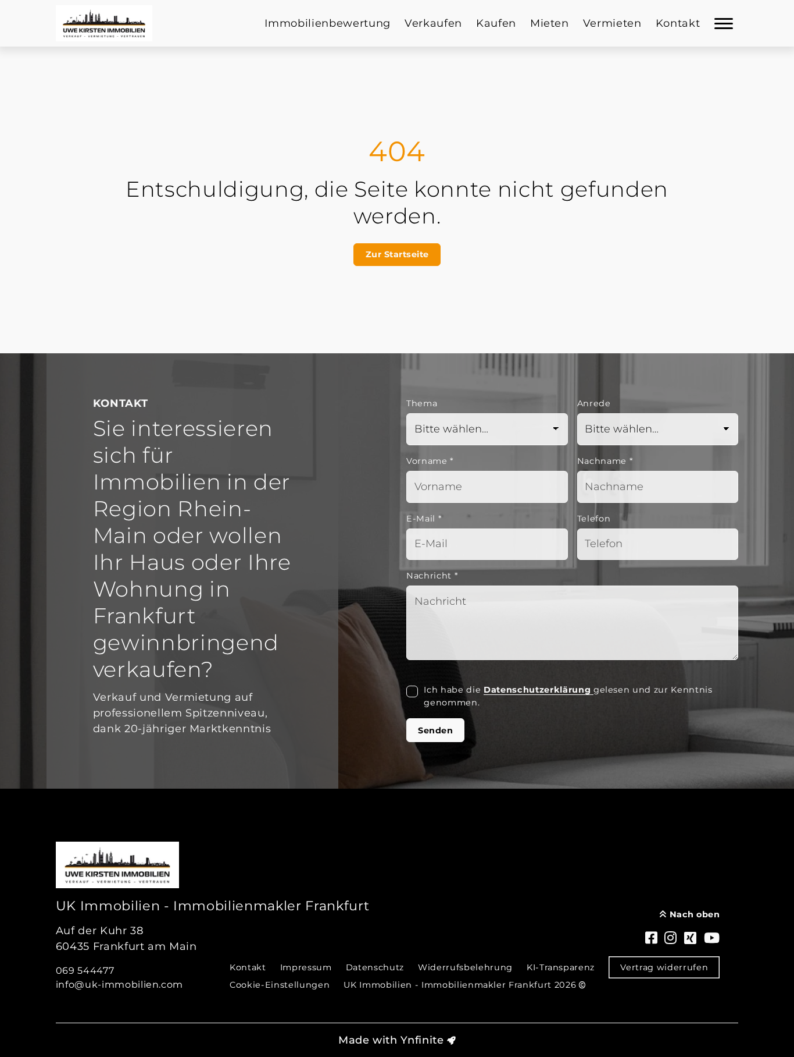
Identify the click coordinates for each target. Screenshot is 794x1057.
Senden (435, 730)
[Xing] (690, 939)
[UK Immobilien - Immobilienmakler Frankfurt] (104, 23)
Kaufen (496, 23)
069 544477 (85, 970)
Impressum (306, 967)
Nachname (605, 461)
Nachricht (432, 575)
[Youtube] (712, 939)
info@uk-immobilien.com (120, 984)
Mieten (549, 23)
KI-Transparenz (561, 967)
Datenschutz (375, 967)
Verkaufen (433, 23)
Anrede (594, 403)
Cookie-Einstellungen (280, 985)
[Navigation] (723, 23)
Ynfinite (422, 1040)
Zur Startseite (397, 254)
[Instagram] (670, 939)
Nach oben (693, 914)
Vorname (430, 461)
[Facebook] (651, 939)
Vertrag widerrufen (664, 967)
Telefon (594, 518)
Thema (421, 403)
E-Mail (424, 518)
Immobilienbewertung (327, 23)
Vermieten (612, 23)
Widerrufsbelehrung (465, 967)
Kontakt (678, 23)
